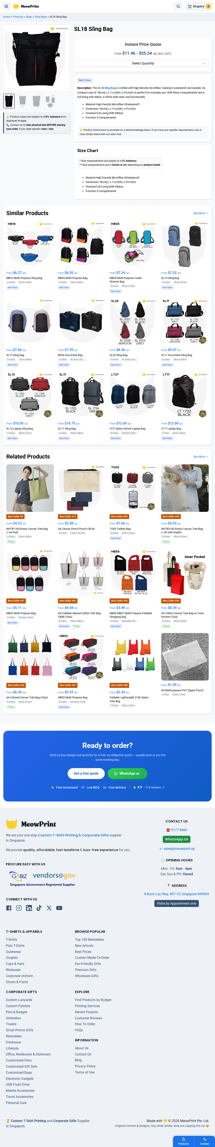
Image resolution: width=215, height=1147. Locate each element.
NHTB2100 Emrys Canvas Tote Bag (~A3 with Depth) (182, 530)
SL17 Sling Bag (67, 428)
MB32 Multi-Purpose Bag (21, 613)
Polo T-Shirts (15, 946)
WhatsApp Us (127, 773)
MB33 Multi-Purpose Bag (72, 278)
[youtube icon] (59, 909)
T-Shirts (11, 940)
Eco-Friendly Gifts (88, 964)
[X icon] (49, 909)
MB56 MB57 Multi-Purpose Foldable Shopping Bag (131, 615)
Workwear (13, 970)
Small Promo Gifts (19, 1030)
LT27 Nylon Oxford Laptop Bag (127, 428)
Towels (11, 1024)
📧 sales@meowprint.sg (177, 849)
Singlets (12, 958)
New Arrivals (84, 946)
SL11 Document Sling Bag (176, 355)
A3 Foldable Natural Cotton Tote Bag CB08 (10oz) (79, 615)
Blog (78, 1060)
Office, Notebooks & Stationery (28, 1054)
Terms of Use (84, 1072)
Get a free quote (86, 773)
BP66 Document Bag (70, 355)
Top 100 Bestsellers (89, 940)
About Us (81, 1048)
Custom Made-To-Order (92, 958)
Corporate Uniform (19, 976)
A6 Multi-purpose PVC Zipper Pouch (182, 690)
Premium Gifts (85, 970)
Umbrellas (13, 1018)
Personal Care (16, 1103)
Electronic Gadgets (20, 1079)
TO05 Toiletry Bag (120, 528)
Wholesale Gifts (86, 976)
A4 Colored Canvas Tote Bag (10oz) (27, 697)
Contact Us (83, 1054)
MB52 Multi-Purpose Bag (72, 697)
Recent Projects (86, 1012)
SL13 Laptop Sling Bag (19, 428)
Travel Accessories (19, 1097)
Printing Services (87, 1006)
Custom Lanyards (19, 1000)
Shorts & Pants (17, 982)
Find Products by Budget (93, 1000)
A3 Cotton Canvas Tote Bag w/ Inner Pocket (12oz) (182, 615)
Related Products (28, 456)
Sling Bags (41, 16)
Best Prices (83, 952)
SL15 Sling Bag (15, 355)
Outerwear (13, 952)
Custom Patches (18, 1006)
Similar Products (27, 213)
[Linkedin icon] (29, 909)
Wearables (13, 1036)
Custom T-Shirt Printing (58, 835)
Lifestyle (12, 1048)
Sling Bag (109, 87)
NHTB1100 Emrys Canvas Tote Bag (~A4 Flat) (27, 530)
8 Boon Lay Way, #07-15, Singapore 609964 (176, 894)
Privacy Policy (85, 1066)
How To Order (85, 1024)
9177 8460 (179, 830)
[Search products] (178, 6)
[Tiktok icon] (39, 909)
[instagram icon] (19, 909)
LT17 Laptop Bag (171, 428)
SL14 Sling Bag (170, 278)
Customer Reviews (88, 1018)
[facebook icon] (9, 909)
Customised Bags (19, 1073)
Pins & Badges (16, 1012)
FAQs (79, 1030)
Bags (29, 16)
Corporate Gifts (95, 835)
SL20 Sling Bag (118, 355)
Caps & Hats (15, 964)
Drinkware (13, 1042)
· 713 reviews (152, 787)
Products (18, 16)
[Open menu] (6, 6)
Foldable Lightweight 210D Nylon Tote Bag (129, 699)
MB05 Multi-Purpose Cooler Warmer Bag (126, 279)
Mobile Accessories (20, 1091)
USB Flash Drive (18, 1085)
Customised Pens (19, 1060)
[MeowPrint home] (26, 6)
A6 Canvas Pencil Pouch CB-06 (76, 528)
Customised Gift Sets (21, 1066)
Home (6, 16)
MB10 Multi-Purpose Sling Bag (24, 278)
